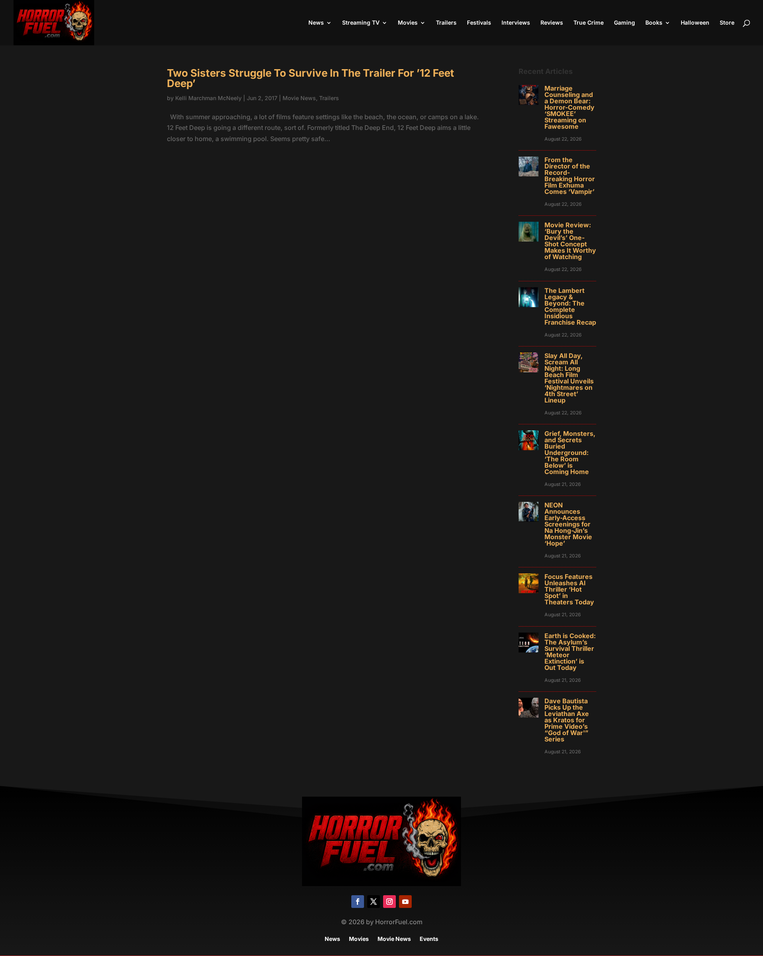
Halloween (695, 23)
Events (429, 939)
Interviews (516, 23)
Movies (408, 23)
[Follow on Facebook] (357, 901)
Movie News (299, 98)
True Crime (588, 23)
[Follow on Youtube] (405, 901)
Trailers (446, 23)
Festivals (479, 23)
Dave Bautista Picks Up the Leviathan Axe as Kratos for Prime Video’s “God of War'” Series (566, 720)
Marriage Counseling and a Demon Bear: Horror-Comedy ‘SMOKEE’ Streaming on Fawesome (569, 107)
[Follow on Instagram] (389, 901)
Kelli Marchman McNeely (208, 98)
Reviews (551, 23)
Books (653, 23)
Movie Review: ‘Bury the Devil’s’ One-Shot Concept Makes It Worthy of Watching (570, 241)
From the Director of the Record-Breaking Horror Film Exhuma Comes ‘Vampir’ (569, 175)
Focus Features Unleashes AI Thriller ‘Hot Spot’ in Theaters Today (569, 589)
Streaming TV (361, 23)
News (316, 23)
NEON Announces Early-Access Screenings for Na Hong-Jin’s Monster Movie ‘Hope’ (568, 524)
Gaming (624, 23)
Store (727, 23)
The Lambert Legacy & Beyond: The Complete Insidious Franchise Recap (570, 306)
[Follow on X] (373, 901)
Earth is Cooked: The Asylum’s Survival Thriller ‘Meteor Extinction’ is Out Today (570, 652)
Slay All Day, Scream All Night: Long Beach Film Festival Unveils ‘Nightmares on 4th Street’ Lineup (569, 378)
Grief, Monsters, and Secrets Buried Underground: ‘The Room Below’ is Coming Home (569, 453)
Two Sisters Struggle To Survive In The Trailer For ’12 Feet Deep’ (310, 78)
